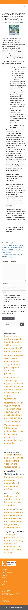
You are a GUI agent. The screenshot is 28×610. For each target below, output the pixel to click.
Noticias (4, 574)
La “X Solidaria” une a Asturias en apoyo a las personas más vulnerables (13, 499)
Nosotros (4, 571)
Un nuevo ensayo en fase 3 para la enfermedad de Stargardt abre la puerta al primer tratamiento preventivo (13, 364)
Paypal (3, 583)
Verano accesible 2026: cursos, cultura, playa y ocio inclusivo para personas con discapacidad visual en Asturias (13, 434)
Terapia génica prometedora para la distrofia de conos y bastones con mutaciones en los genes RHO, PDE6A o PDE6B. (13, 518)
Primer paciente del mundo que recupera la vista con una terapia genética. (13, 461)
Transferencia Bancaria (7, 586)
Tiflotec (20, 607)
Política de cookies (6, 601)
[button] (21, 6)
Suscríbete (4, 575)
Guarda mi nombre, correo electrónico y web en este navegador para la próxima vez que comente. (14, 298)
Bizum (3, 584)
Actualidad (15, 243)
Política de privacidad (7, 598)
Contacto (4, 577)
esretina (8, 455)
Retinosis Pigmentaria (7, 572)
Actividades (7, 243)
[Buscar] (22, 324)
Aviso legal (4, 600)
